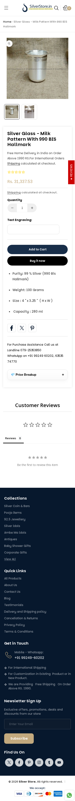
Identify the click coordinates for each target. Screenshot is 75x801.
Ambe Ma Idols (15, 532)
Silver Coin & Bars (17, 506)
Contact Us (12, 592)
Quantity (14, 200)
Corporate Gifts (15, 552)
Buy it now (37, 261)
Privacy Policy (14, 625)
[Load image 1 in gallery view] (12, 111)
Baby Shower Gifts (17, 546)
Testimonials (13, 605)
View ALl (10, 559)
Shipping (13, 163)
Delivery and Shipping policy (25, 611)
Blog (7, 598)
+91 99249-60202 (29, 657)
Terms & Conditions (18, 631)
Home (7, 22)
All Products (12, 578)
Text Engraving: (19, 220)
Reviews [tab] (10, 438)
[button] (6, 7)
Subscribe (19, 738)
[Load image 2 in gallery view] (29, 111)
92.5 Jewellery (14, 519)
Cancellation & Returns (21, 618)
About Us (10, 585)
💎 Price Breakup (37, 375)
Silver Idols (12, 526)
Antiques (10, 539)
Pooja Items (13, 512)
